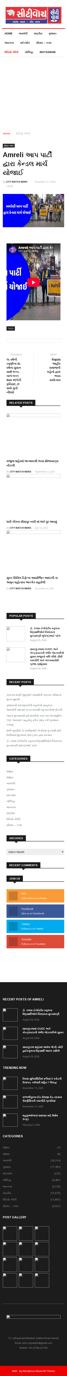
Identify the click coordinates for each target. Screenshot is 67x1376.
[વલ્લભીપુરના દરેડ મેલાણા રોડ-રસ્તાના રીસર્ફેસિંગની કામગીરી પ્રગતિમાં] (11, 1102)
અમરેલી (23, 33)
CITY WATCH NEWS (16, 181)
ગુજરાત (52, 33)
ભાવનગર (9, 42)
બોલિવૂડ (29, 52)
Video (10, 771)
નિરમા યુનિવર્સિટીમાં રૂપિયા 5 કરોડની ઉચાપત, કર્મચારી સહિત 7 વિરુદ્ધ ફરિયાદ (42, 1082)
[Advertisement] (33, 92)
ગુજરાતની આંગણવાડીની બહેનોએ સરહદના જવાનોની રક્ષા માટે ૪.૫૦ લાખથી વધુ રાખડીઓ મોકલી (34, 707)
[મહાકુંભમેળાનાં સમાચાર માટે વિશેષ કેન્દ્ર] (11, 1121)
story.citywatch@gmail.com (37, 1343)
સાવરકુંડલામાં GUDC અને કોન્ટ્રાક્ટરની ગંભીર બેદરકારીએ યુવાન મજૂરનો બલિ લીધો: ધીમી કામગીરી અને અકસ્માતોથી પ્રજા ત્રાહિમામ (47, 657)
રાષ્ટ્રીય (38, 33)
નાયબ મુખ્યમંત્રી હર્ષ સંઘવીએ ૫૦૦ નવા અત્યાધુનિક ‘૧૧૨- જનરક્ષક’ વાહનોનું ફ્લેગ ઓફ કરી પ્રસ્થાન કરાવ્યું (34, 720)
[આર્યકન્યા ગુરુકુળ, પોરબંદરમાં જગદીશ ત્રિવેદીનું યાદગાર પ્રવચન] (26, 1286)
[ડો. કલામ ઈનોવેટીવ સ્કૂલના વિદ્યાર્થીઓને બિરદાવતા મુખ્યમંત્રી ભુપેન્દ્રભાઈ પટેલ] (17, 634)
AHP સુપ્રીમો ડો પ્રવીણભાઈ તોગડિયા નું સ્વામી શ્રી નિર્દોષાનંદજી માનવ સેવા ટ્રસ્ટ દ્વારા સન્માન (34, 733)
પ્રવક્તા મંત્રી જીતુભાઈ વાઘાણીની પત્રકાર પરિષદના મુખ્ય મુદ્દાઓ (34, 697)
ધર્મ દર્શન (25, 42)
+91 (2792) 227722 (38, 1347)
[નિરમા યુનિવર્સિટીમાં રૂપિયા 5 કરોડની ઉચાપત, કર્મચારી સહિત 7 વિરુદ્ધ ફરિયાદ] (11, 1084)
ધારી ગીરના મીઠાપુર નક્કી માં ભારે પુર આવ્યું (32, 521)
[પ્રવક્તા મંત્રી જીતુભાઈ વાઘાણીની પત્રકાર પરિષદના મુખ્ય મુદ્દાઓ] (10, 1239)
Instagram (47, 52)
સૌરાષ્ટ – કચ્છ (44, 42)
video (10, 777)
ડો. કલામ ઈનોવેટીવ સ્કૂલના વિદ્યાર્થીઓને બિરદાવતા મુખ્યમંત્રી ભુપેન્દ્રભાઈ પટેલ (45, 632)
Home (8, 33)
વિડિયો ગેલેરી (11, 52)
